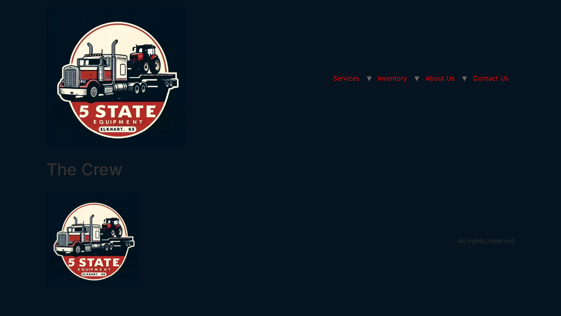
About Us (440, 78)
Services (346, 78)
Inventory (392, 78)
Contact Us (490, 78)
